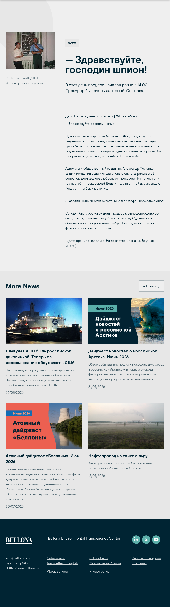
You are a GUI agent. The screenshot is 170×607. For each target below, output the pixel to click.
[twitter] (146, 539)
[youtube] (156, 539)
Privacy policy (99, 571)
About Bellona (57, 571)
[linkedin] (136, 539)
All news (149, 286)
